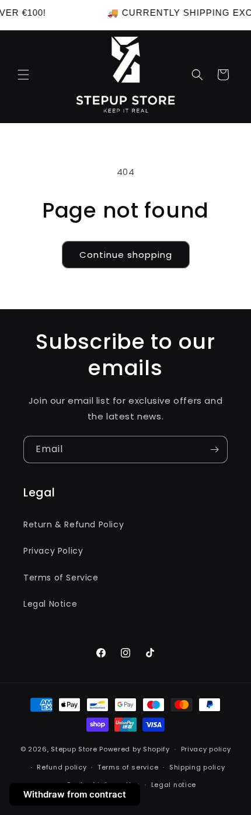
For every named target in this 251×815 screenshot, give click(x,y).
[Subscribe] (214, 449)
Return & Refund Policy (73, 524)
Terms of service (127, 767)
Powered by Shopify (134, 749)
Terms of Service (61, 577)
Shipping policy (197, 767)
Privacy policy (206, 749)
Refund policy (61, 767)
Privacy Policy (53, 551)
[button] (23, 75)
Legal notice (173, 784)
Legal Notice (50, 604)
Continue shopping (125, 255)
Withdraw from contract (74, 794)
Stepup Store (74, 749)
